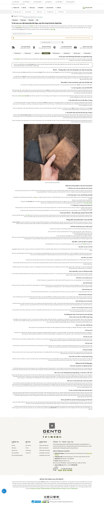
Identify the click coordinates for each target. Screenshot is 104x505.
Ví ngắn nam (50, 12)
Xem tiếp (53, 29)
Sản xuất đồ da (15, 453)
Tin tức (27, 448)
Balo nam (37, 53)
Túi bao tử (64, 488)
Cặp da (38, 488)
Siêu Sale (32, 7)
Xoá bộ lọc (15, 20)
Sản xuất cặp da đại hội (17, 455)
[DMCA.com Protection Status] (45, 501)
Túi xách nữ (28, 453)
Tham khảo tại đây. (87, 203)
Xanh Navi (23, 20)
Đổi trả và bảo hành (44, 448)
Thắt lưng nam (56, 53)
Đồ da (24, 7)
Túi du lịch (53, 488)
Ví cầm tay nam (17, 12)
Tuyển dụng (28, 450)
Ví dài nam (39, 12)
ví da (28, 215)
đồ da (84, 244)
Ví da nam (19, 26)
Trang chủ (16, 7)
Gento (31, 26)
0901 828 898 (70, 458)
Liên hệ (59, 7)
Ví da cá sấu (28, 12)
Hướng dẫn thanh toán (44, 455)
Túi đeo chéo (44, 488)
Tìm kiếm (62, 42)
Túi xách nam (17, 53)
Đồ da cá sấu (87, 53)
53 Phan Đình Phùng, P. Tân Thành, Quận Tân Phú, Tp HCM (72, 456)
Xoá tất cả (40, 17)
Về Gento (41, 7)
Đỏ (37, 20)
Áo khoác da (67, 53)
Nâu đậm (31, 20)
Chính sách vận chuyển (44, 450)
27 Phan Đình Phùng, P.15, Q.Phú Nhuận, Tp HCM (73, 454)
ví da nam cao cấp (22, 96)
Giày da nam (77, 53)
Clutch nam (58, 488)
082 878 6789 (63, 458)
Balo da (49, 488)
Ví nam (68, 488)
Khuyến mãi (14, 450)
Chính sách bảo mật (43, 445)
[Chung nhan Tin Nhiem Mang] (61, 501)
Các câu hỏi (28, 445)
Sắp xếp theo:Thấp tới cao (30, 17)
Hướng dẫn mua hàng (44, 453)
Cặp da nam (28, 53)
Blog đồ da (50, 7)
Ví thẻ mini (61, 12)
